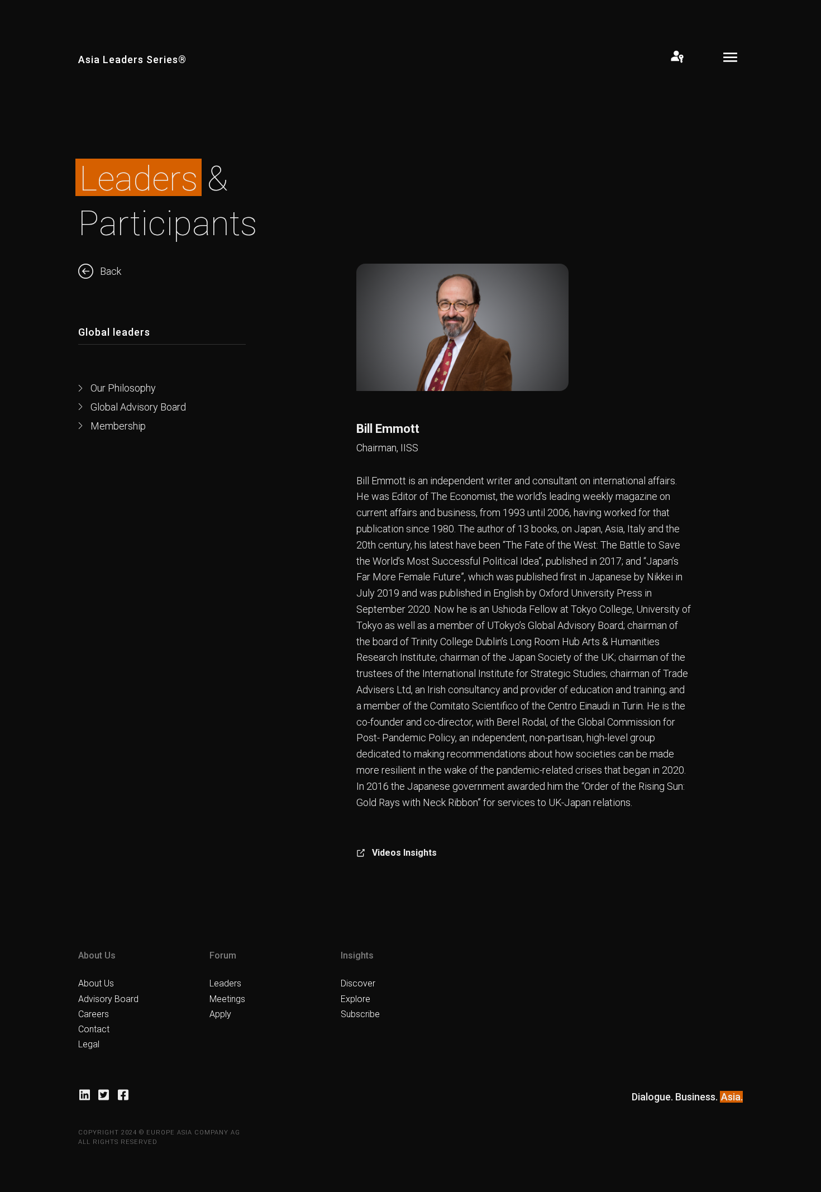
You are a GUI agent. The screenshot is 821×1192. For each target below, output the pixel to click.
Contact (93, 1029)
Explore (355, 999)
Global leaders (114, 332)
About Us (96, 983)
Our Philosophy (123, 388)
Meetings (227, 999)
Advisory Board (108, 999)
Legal (88, 1044)
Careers (93, 1014)
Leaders (225, 983)
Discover (358, 983)
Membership (118, 426)
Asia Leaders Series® (132, 59)
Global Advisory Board (138, 407)
